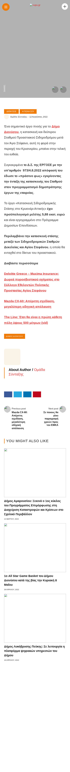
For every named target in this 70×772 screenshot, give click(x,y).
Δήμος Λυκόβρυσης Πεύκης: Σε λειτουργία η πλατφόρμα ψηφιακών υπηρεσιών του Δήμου (34, 651)
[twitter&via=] (4, 74)
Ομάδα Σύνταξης (18, 117)
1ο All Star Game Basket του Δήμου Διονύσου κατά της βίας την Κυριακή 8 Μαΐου (30, 580)
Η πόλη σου (28, 111)
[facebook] (4, 81)
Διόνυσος (11, 111)
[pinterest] (4, 61)
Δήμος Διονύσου (14, 336)
